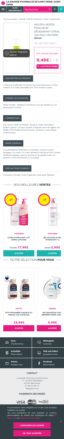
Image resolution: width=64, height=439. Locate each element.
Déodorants (55, 19)
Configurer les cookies (32, 425)
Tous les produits (10, 19)
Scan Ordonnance (15, 9)
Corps (45, 19)
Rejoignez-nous (32, 388)
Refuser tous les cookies (30, 418)
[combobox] (37, 9)
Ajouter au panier (49, 66)
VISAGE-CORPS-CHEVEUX (30, 19)
